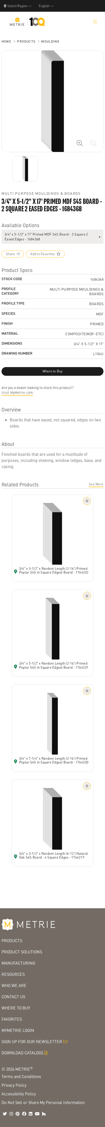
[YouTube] (37, 1114)
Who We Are (14, 985)
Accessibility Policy (19, 1093)
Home (6, 41)
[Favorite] (87, 501)
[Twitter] (5, 1114)
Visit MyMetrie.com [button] (17, 392)
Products (26, 41)
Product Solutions (22, 951)
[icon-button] (80, 143)
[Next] (25, 169)
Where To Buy (16, 1008)
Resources (13, 974)
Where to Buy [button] (53, 371)
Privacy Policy (14, 1085)
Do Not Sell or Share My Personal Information (43, 1102)
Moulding (50, 41)
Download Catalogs (22, 1052)
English (44, 6)
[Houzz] (44, 1114)
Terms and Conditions (21, 1076)
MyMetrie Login (18, 1030)
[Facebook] (24, 1114)
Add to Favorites (42, 254)
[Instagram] (11, 1114)
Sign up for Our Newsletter (32, 1041)
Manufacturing (18, 963)
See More (96, 484)
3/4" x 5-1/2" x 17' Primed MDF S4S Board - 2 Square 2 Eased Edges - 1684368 (46, 236)
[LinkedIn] (30, 1114)
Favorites (12, 1019)
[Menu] (95, 22)
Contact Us (13, 996)
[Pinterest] (18, 1114)
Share (10, 254)
